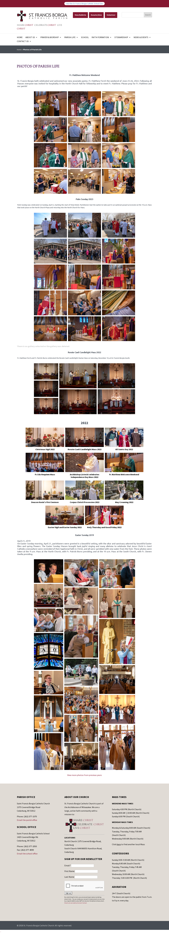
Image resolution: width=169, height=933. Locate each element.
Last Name (69, 877)
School (85, 37)
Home (20, 37)
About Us (30, 37)
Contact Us (23, 41)
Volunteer (111, 15)
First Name (69, 871)
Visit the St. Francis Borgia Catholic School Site (84, 3)
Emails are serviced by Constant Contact (75, 903)
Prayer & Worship (49, 37)
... (0, 931)
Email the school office (27, 853)
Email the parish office (27, 820)
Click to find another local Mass (128, 844)
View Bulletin (80, 15)
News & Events (141, 37)
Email (67, 865)
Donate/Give (96, 15)
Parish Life (70, 37)
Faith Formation (100, 37)
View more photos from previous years (84, 775)
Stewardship (121, 37)
